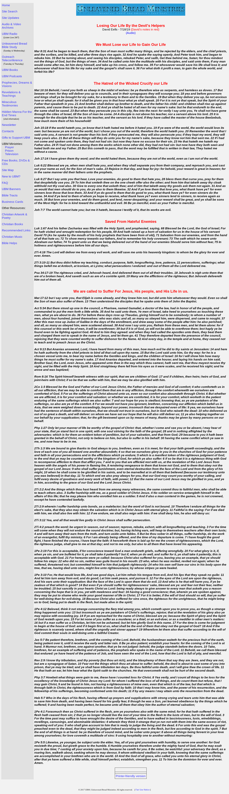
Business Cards (12, 201)
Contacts (8, 131)
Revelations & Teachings (11, 94)
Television (11, 154)
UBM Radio (9, 33)
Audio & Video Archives (11, 26)
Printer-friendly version (131, 776)
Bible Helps (9, 243)
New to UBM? (11, 176)
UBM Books (10, 69)
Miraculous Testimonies (10, 103)
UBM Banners (11, 189)
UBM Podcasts (12, 76)
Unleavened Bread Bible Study (14, 45)
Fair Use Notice (143, 790)
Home (6, 5)
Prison (9, 150)
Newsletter (9, 124)
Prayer (9, 147)
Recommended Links (16, 230)
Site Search (9, 11)
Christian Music (12, 236)
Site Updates (10, 17)
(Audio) (131, 32)
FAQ (5, 182)
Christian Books (12, 224)
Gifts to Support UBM (16, 137)
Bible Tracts (10, 195)
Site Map (8, 170)
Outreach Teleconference (12, 58)
